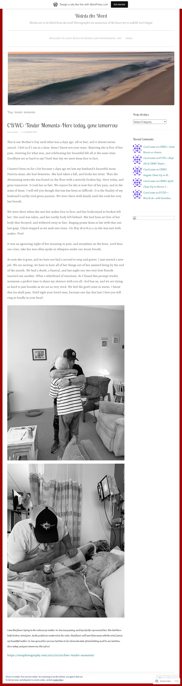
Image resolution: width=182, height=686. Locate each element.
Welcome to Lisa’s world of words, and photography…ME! (85, 38)
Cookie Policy (58, 680)
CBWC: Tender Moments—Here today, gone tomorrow (62, 125)
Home (129, 38)
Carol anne (149, 147)
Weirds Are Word (91, 16)
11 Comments (29, 132)
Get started (119, 4)
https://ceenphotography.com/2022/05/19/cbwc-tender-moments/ (50, 655)
